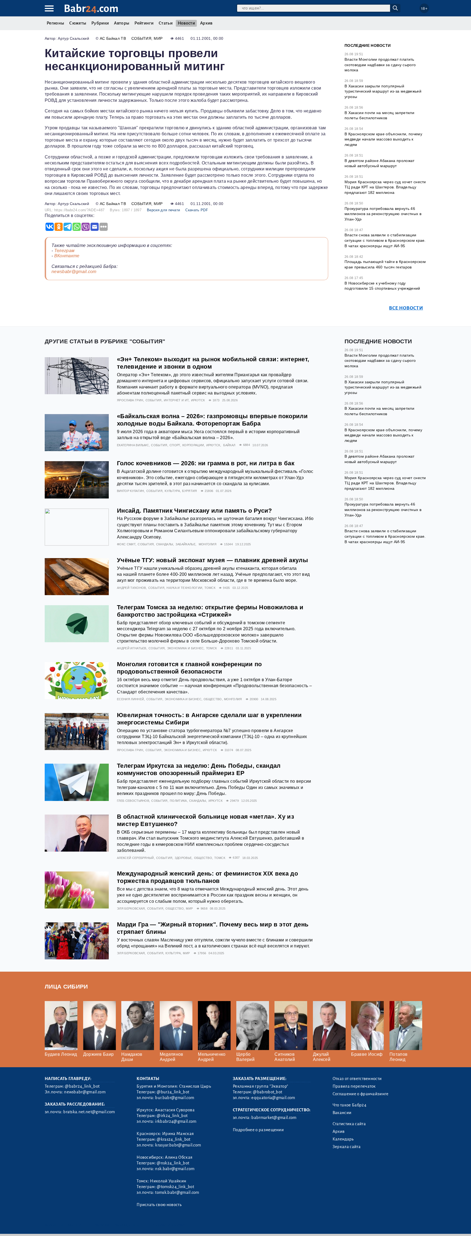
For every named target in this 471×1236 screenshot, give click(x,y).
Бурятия (189, 490)
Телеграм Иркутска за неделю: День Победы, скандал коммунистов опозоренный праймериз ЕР (199, 769)
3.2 (78, 1225)
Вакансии (342, 1112)
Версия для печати (163, 210)
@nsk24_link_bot (173, 1163)
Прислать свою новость (159, 1205)
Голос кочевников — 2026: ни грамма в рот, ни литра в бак (205, 463)
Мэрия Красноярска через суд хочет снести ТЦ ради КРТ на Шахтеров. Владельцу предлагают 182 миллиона (385, 187)
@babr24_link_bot (82, 1086)
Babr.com (91, 8)
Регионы (55, 23)
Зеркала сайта (347, 1147)
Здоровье (183, 857)
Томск (209, 587)
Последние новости (368, 45)
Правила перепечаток (354, 1086)
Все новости (406, 308)
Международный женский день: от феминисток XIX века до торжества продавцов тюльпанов (207, 877)
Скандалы (164, 544)
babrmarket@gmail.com (273, 1117)
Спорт (175, 445)
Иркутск (198, 400)
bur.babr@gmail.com (174, 1098)
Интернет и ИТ (176, 400)
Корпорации (193, 445)
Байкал (229, 445)
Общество (213, 699)
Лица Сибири (66, 986)
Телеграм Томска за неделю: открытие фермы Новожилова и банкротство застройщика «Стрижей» (210, 611)
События (141, 38)
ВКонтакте (67, 255)
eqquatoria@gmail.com (273, 1098)
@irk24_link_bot (172, 1115)
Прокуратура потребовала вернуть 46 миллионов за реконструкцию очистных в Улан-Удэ (383, 213)
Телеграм (64, 250)
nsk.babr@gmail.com (174, 1169)
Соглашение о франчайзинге (361, 1094)
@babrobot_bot (267, 1092)
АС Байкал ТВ (113, 38)
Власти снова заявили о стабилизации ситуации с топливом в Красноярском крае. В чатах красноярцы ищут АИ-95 (385, 240)
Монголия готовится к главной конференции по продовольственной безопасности (189, 668)
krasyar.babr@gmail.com (178, 1145)
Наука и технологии (184, 587)
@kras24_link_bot (173, 1139)
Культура (172, 490)
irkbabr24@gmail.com (175, 1121)
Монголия (208, 544)
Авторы (121, 23)
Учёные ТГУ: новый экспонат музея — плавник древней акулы (212, 560)
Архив (206, 23)
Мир (158, 38)
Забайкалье (185, 544)
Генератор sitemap (169, 1225)
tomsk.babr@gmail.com (177, 1192)
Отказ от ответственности (357, 1078)
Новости (186, 23)
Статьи (166, 23)
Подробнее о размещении (258, 1130)
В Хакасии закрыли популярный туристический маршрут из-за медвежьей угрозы (383, 91)
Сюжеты (77, 23)
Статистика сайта (349, 1124)
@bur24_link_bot (173, 1092)
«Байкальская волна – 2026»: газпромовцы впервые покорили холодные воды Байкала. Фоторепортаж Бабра (212, 420)
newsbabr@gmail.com (74, 271)
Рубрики (100, 23)
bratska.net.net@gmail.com (89, 1112)
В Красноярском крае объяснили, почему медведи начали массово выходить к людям (383, 139)
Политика (178, 800)
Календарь (343, 1139)
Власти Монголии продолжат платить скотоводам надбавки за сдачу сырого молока (380, 64)
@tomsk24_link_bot (175, 1187)
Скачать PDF (196, 210)
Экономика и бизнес (185, 648)
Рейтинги (143, 23)
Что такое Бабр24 (349, 1105)
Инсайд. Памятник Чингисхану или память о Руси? (194, 510)
